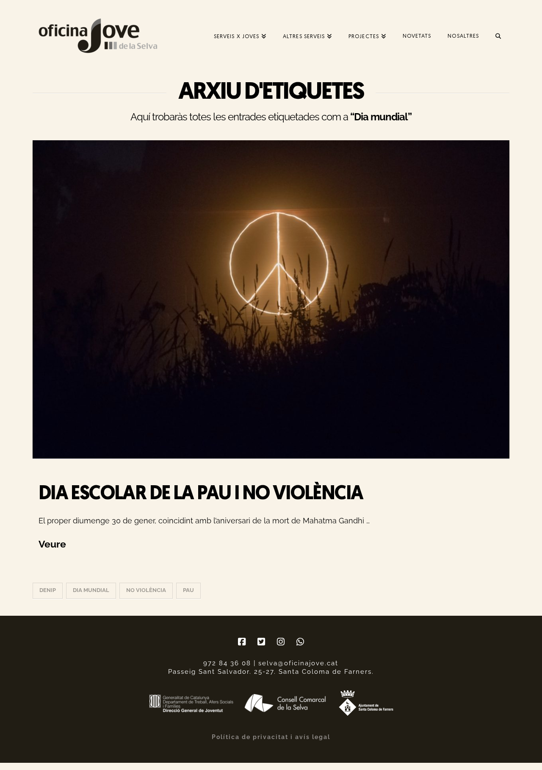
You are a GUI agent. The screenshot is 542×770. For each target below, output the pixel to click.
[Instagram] (281, 641)
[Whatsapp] (300, 641)
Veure (52, 544)
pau (188, 590)
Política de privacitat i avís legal (271, 737)
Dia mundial (91, 590)
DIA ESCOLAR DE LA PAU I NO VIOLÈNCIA (201, 494)
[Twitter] (261, 641)
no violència (146, 590)
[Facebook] (242, 641)
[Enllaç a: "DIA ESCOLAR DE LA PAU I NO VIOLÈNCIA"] (271, 299)
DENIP (47, 590)
